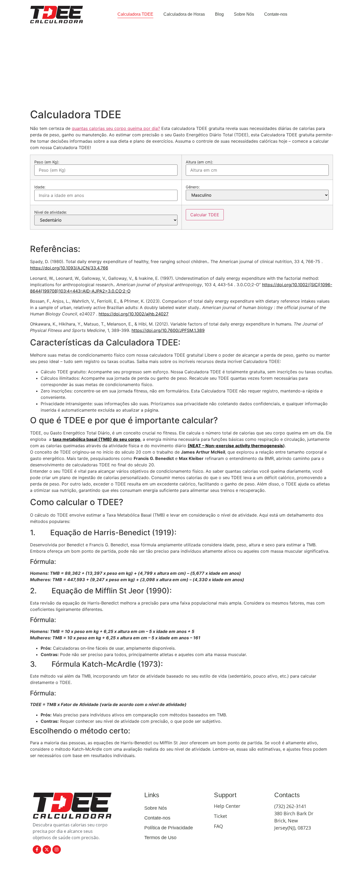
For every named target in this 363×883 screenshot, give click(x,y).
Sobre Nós (244, 14)
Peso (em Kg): (46, 162)
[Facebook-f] (37, 849)
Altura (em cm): (199, 162)
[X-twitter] (47, 849)
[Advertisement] (181, 68)
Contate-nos (275, 14)
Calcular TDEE (204, 214)
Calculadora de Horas (184, 14)
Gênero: (193, 187)
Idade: (39, 187)
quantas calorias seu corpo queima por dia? (116, 128)
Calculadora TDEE (135, 14)
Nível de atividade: (50, 212)
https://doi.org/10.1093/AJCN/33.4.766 (69, 268)
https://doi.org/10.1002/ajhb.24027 (133, 313)
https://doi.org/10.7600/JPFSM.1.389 (168, 330)
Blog (219, 14)
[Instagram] (56, 849)
